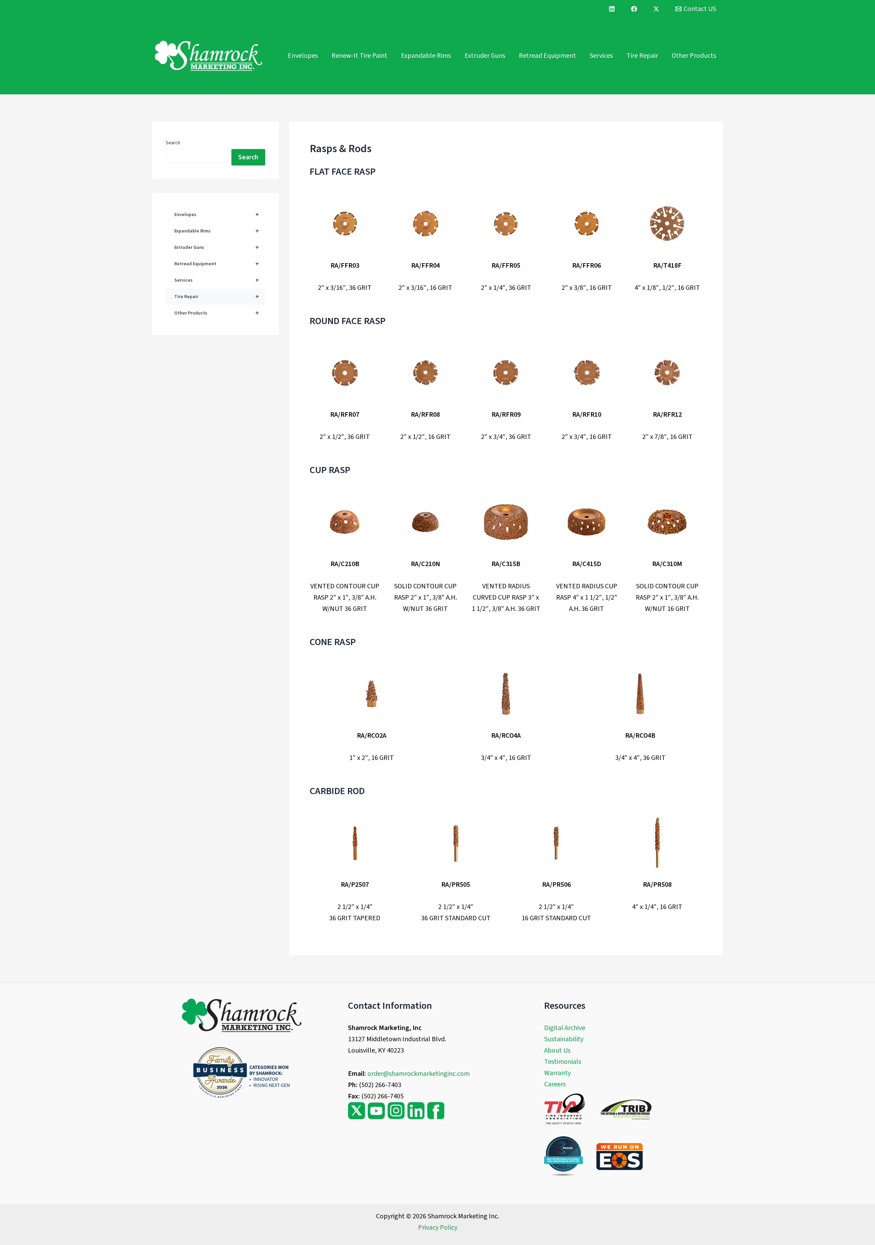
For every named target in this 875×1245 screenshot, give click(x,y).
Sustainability (563, 1039)
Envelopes (303, 56)
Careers (555, 1084)
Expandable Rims (426, 56)
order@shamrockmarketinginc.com (418, 1074)
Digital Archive (564, 1028)
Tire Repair (642, 56)
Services (601, 56)
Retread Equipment (547, 56)
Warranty (557, 1073)
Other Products (694, 56)
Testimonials (562, 1062)
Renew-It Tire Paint (359, 56)
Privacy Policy (437, 1227)
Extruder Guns (485, 56)
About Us (557, 1050)
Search (173, 142)
